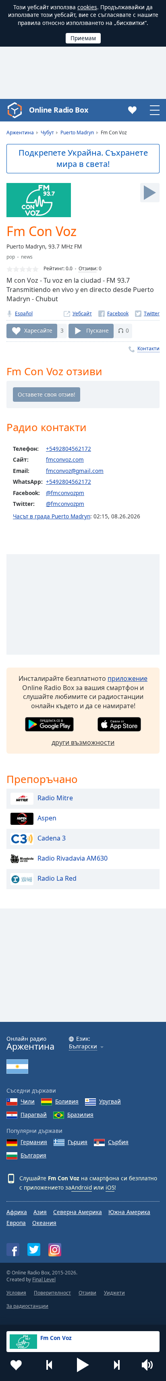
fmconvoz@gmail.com (75, 471)
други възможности (83, 742)
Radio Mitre (55, 797)
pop (10, 256)
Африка (16, 1212)
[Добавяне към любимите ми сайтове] (16, 1365)
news (27, 256)
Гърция (77, 1142)
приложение (127, 678)
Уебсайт (82, 313)
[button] (83, 1365)
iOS (110, 1187)
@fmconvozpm (65, 493)
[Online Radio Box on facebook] (12, 1249)
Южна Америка (129, 1212)
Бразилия (80, 1114)
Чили (28, 1101)
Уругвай (110, 1101)
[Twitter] (147, 313)
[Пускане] (150, 192)
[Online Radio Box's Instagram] (54, 1249)
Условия (16, 1292)
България (33, 1155)
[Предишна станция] (49, 1365)
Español (24, 313)
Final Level (44, 1279)
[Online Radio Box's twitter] (33, 1249)
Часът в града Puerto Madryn (51, 516)
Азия (40, 1212)
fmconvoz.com (65, 459)
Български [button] (83, 1046)
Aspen (46, 818)
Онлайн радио (30, 1043)
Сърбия (118, 1142)
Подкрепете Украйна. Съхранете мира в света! (83, 158)
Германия (34, 1142)
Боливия (67, 1101)
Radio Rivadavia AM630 (72, 858)
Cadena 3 (51, 838)
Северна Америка (77, 1212)
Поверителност (52, 1292)
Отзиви (87, 268)
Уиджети (114, 1292)
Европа (16, 1223)
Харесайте (38, 330)
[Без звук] (150, 1365)
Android (81, 1187)
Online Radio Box (58, 110)
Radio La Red (57, 878)
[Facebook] (113, 313)
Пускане (97, 330)
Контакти (148, 348)
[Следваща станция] (116, 1365)
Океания (44, 1223)
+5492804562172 (68, 448)
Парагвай (34, 1114)
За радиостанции (27, 1306)
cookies (87, 7)
